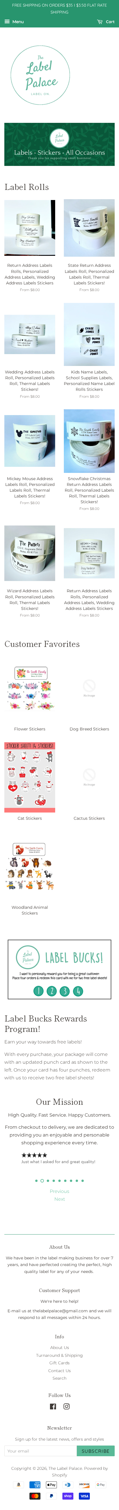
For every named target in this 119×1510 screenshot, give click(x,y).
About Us (59, 1347)
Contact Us (59, 1370)
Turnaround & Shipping (59, 1355)
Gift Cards (59, 1363)
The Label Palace (65, 1468)
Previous (59, 1191)
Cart (110, 21)
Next (59, 1199)
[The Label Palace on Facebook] (53, 1407)
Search (59, 1378)
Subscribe (96, 1451)
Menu (17, 21)
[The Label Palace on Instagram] (66, 1407)
